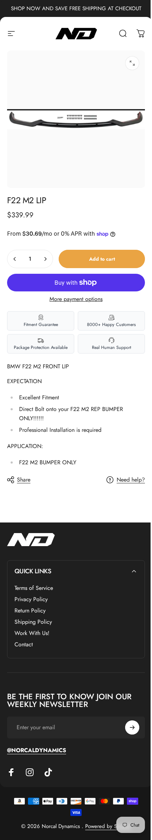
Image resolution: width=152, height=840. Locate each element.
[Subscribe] (132, 727)
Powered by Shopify (108, 826)
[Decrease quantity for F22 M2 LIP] (14, 259)
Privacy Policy (31, 599)
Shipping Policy (33, 622)
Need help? (131, 479)
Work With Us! (31, 633)
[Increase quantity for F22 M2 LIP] (45, 259)
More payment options (76, 299)
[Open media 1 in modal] (132, 63)
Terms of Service (33, 588)
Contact (23, 644)
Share (23, 480)
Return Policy (30, 610)
